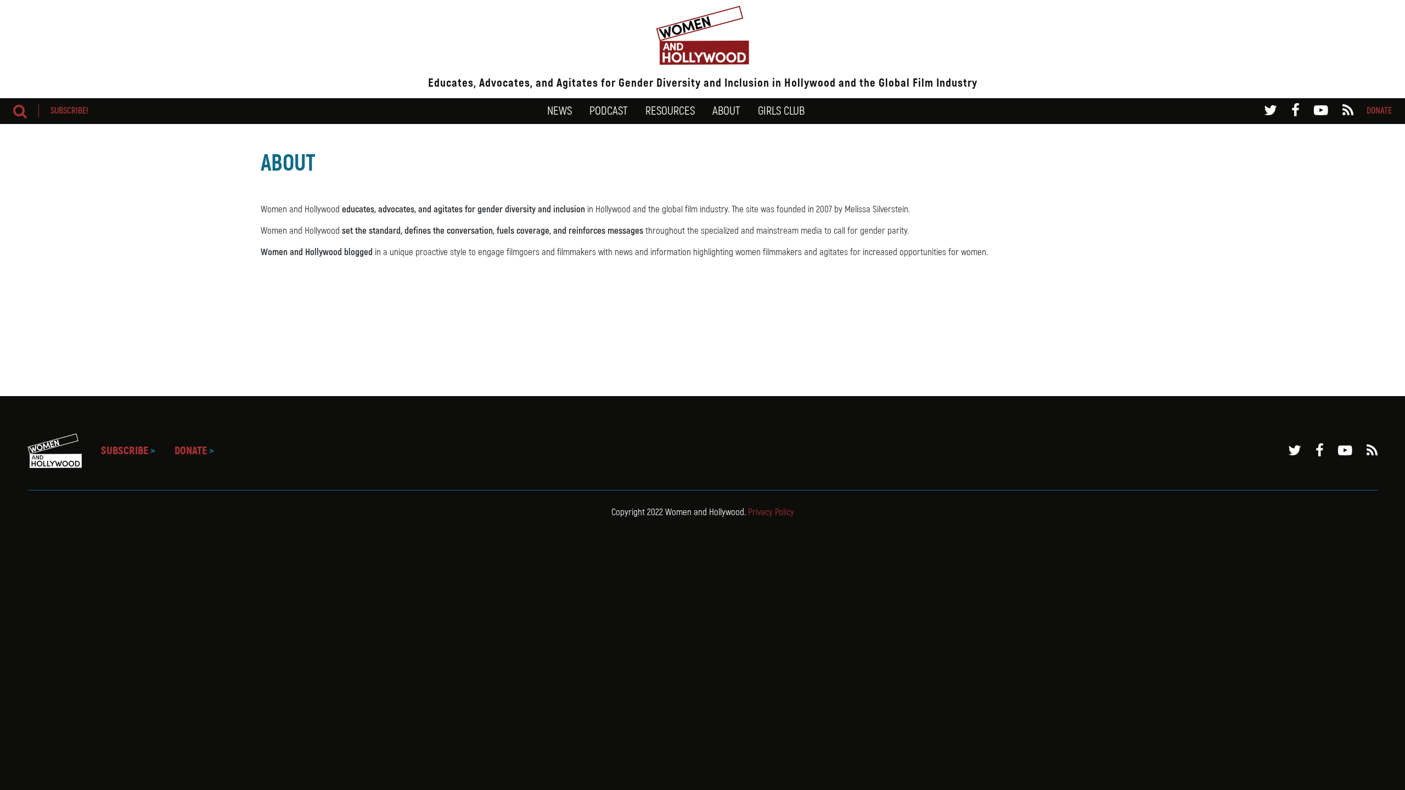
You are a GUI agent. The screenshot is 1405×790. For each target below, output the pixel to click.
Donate (1379, 110)
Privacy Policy (771, 512)
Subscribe (128, 451)
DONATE (194, 451)
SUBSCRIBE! (69, 110)
